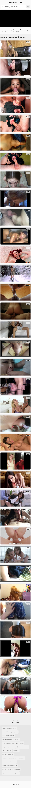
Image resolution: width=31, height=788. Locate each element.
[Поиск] (28, 6)
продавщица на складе (8, 747)
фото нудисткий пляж (22, 747)
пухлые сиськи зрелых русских (10, 773)
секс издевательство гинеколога (11, 769)
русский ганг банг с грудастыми (10, 739)
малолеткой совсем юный (9, 728)
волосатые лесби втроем (9, 762)
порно (15, 717)
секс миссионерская (7, 754)
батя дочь (16, 751)
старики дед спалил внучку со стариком (13, 743)
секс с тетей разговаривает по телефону (13, 758)
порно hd (15, 721)
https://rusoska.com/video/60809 (10, 32)
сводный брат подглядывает (10, 732)
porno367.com (15, 2)
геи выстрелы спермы (8, 736)
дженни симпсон (6, 751)
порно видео (15, 719)
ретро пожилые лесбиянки (9, 766)
